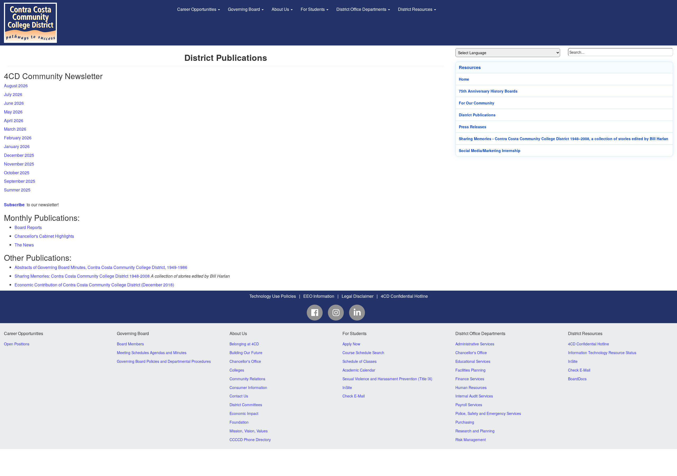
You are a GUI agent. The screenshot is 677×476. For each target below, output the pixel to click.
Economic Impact (244, 413)
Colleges (237, 370)
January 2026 (17, 146)
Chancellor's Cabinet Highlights (44, 236)
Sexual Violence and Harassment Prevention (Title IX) (387, 378)
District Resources (415, 9)
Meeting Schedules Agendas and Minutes (151, 352)
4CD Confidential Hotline (404, 296)
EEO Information (318, 296)
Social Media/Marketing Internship (489, 150)
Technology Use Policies (272, 296)
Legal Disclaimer (357, 296)
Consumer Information (248, 387)
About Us (281, 9)
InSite (347, 387)
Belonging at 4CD (244, 343)
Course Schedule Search (363, 352)
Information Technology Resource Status (602, 352)
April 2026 (13, 120)
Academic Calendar (358, 370)
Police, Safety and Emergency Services (488, 413)
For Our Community (476, 103)
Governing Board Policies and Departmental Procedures (164, 361)
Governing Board (244, 9)
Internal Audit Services (474, 396)
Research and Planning (475, 430)
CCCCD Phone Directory (250, 439)
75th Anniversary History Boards (488, 91)
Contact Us (239, 396)
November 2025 (19, 164)
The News (24, 245)
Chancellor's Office (245, 361)
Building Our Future (246, 352)
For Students (313, 9)
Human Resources (471, 387)
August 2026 (16, 86)
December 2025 (19, 155)
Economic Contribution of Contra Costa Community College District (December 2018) (94, 285)
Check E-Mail (353, 396)
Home (464, 79)
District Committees (246, 404)
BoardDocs (577, 378)
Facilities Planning (470, 370)
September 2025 (19, 181)
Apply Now (351, 343)
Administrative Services (474, 343)
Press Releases (472, 126)
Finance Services (469, 378)
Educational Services (472, 361)
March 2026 (15, 129)
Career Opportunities (197, 9)
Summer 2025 (17, 190)
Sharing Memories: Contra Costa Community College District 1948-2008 (82, 276)
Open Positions (16, 343)
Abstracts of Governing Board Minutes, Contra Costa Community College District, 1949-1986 (101, 267)
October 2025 (16, 173)
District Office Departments (361, 9)
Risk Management (470, 439)
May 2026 (13, 112)
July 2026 (13, 94)
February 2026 (17, 138)
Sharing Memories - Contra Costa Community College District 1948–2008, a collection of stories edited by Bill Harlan (563, 138)
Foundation (239, 422)
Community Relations (247, 378)
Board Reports (28, 227)
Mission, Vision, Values (249, 430)
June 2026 (14, 103)
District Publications (477, 114)
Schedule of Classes (359, 361)
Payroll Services (468, 404)
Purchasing (464, 422)
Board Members (130, 343)
